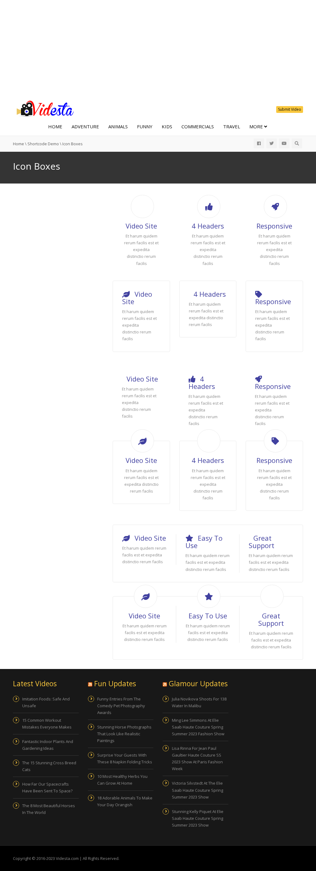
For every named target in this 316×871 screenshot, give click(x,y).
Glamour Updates (198, 683)
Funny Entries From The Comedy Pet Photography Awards (121, 705)
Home (55, 126)
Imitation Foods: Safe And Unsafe (46, 702)
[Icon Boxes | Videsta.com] (44, 108)
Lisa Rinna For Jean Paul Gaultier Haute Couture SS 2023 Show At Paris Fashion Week (197, 758)
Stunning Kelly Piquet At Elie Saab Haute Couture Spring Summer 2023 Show (197, 818)
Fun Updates (115, 683)
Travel (231, 126)
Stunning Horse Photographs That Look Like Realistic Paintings (124, 733)
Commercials (197, 126)
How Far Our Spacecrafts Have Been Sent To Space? (47, 787)
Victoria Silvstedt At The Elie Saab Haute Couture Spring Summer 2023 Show (197, 789)
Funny (144, 126)
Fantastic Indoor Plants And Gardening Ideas (47, 745)
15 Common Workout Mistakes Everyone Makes (47, 723)
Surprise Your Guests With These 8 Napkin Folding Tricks (124, 758)
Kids (167, 126)
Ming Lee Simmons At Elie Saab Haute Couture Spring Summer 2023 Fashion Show (198, 727)
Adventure (85, 126)
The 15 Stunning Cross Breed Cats (49, 766)
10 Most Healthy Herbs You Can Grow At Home (122, 780)
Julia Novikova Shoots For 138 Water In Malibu (199, 702)
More (256, 126)
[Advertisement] (158, 49)
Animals (118, 126)
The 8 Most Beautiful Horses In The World (48, 809)
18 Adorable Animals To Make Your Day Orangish (124, 801)
